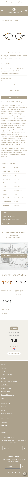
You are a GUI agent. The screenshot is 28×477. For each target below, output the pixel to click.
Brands (3, 371)
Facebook (4, 425)
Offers (3, 378)
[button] (14, 37)
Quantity (3, 81)
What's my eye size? (6, 78)
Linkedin (3, 429)
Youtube (3, 432)
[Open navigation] (2, 11)
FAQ (2, 398)
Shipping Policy (5, 391)
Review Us (14, 328)
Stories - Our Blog (6, 374)
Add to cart (14, 91)
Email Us (3, 407)
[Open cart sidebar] (26, 11)
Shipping (11, 59)
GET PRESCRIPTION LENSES (14, 255)
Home (2, 20)
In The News (4, 385)
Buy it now (14, 97)
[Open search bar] (21, 11)
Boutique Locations (6, 413)
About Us (4, 368)
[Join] (24, 448)
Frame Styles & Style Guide (9, 381)
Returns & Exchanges (7, 395)
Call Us (3, 410)
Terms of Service (6, 388)
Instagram (4, 422)
